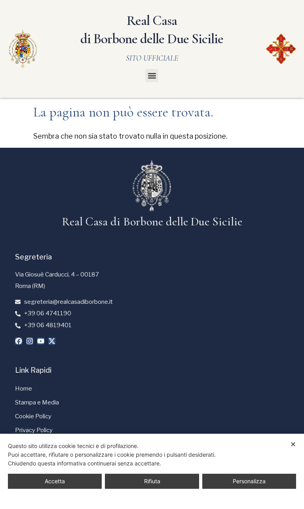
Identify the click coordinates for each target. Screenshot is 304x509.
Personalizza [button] (249, 481)
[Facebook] (18, 341)
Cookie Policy (33, 416)
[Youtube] (40, 341)
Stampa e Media (37, 402)
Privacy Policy (34, 430)
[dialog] (152, 471)
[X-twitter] (51, 341)
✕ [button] (293, 444)
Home (23, 388)
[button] (151, 75)
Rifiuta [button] (152, 481)
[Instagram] (29, 341)
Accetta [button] (55, 481)
